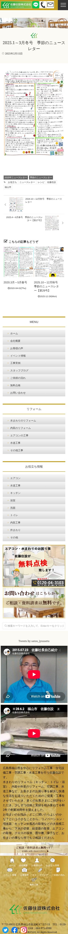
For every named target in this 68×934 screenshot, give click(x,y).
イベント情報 (18, 355)
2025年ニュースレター (16, 177)
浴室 (12, 500)
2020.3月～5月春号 (15, 282)
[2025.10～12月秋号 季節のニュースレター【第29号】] (49, 262)
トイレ (14, 515)
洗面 (12, 507)
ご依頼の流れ (18, 377)
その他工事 (16, 450)
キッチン (15, 493)
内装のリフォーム (20, 428)
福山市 (8, 187)
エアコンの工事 (19, 435)
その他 (14, 537)
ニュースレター (27, 182)
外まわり (15, 530)
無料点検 (15, 385)
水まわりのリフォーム (23, 420)
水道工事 (15, 442)
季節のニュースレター (41, 177)
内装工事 (15, 522)
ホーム (14, 333)
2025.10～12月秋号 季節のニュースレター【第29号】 (47, 286)
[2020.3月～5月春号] (19, 262)
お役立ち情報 (52, 865)
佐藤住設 (51, 182)
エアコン (15, 478)
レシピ (41, 182)
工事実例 (15, 363)
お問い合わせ (18, 392)
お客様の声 (16, 348)
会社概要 (15, 340)
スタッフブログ (19, 370)
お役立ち (12, 182)
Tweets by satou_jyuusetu (33, 641)
